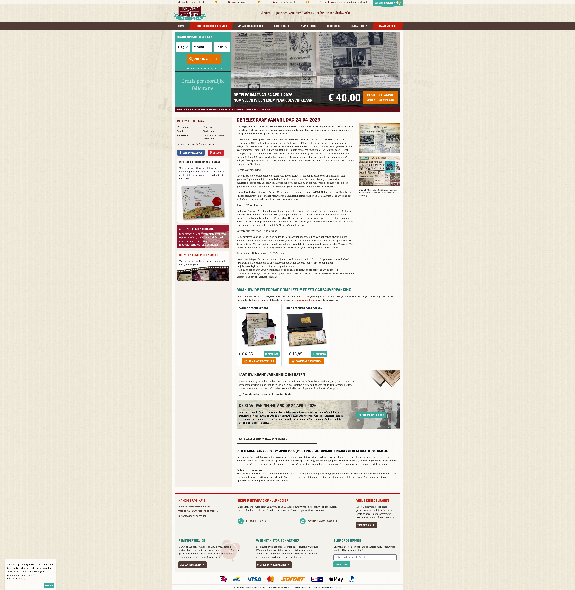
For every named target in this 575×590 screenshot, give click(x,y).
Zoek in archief (206, 59)
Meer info (273, 353)
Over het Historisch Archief (271, 564)
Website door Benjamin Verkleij (327, 587)
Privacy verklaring (302, 587)
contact (271, 481)
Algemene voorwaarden (279, 587)
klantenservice (252, 507)
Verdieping (184, 511)
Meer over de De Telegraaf (194, 144)
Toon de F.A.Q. (364, 524)
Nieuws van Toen (186, 516)
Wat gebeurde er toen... (204, 511)
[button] (379, 138)
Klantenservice (194, 506)
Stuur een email (322, 521)
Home (181, 506)
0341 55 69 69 (258, 521)
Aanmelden (342, 564)
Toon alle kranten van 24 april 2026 (203, 68)
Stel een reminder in (190, 564)
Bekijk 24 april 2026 (371, 415)
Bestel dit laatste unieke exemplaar (380, 97)
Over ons (201, 516)
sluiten (49, 585)
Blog (207, 506)
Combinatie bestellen (261, 361)
